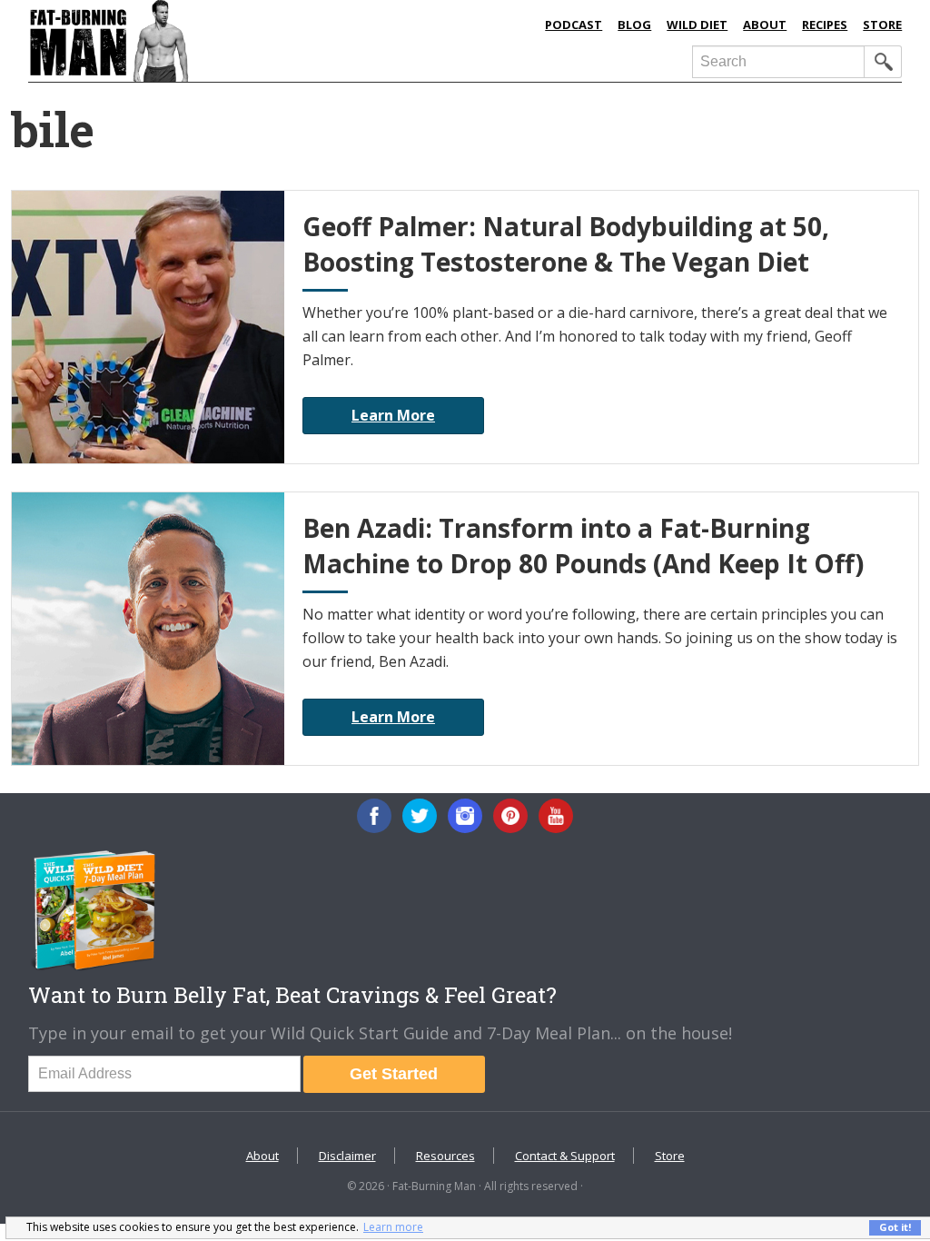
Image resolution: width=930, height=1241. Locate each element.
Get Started (394, 1074)
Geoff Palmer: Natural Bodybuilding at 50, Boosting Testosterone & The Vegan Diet (565, 244)
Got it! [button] (895, 1227)
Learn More (393, 415)
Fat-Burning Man (216, 41)
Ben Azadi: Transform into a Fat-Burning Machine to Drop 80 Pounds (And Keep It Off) (583, 546)
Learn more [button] (393, 1227)
